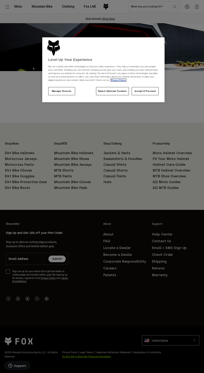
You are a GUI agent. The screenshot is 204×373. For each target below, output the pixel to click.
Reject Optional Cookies (112, 91)
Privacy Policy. (118, 80)
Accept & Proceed (145, 91)
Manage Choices (62, 91)
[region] (103, 69)
